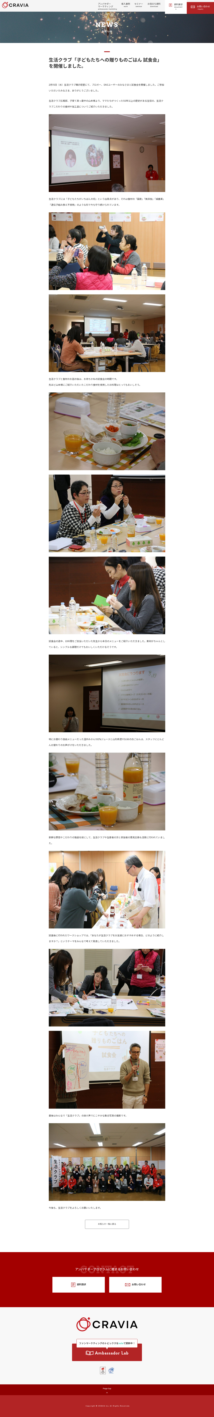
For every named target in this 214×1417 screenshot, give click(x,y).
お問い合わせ (203, 7)
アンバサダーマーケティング (107, 6)
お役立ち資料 (154, 5)
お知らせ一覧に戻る (107, 1224)
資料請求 (178, 6)
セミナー (138, 5)
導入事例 (125, 5)
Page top (107, 1388)
